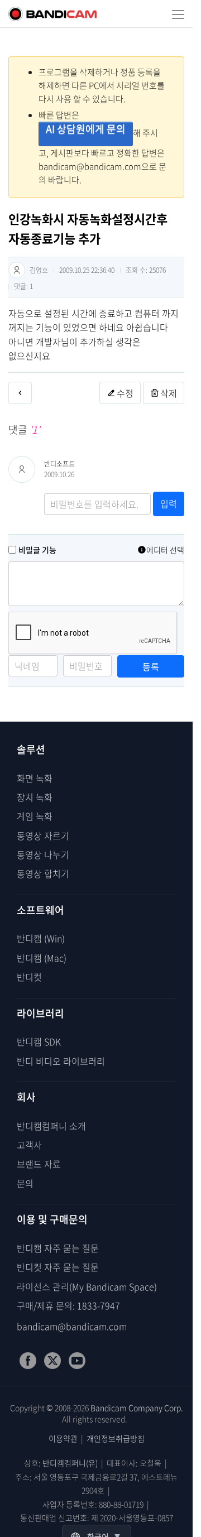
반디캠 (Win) (41, 938)
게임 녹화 (34, 816)
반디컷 (29, 976)
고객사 (29, 1144)
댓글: (23, 286)
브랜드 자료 (39, 1163)
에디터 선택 (165, 549)
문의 (25, 1183)
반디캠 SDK (39, 1041)
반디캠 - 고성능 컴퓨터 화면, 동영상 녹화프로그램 (52, 14)
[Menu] (178, 14)
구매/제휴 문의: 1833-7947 (68, 1305)
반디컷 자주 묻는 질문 (58, 1267)
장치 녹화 (34, 797)
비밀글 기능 (37, 549)
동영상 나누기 (43, 854)
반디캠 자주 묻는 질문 (58, 1248)
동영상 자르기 (43, 835)
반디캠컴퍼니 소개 (51, 1125)
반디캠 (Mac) (41, 957)
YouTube (77, 1360)
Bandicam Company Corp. (136, 1407)
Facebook (28, 1360)
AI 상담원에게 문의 (86, 129)
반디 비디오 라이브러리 (61, 1061)
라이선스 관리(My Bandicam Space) (87, 1286)
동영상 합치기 (43, 873)
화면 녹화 (34, 778)
